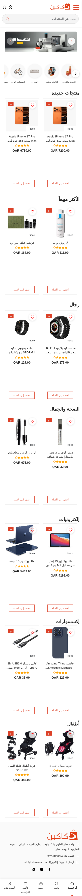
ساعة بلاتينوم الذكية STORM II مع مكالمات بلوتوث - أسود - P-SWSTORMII (22, 351)
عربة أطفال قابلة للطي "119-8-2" (21, 768)
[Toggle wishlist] (70, 105)
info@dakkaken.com (36, 862)
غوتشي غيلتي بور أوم (22, 242)
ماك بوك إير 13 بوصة (21, 561)
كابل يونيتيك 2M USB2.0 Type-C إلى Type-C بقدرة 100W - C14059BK (21, 666)
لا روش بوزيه (60, 242)
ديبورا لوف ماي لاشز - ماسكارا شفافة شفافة (60, 454)
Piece (70, 128)
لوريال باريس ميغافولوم (22, 452)
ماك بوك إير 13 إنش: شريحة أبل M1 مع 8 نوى (60, 563)
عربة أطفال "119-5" (60, 765)
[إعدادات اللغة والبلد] (4, 7)
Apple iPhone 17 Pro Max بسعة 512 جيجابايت (60, 138)
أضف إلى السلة (60, 183)
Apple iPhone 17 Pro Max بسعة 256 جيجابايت (21, 138)
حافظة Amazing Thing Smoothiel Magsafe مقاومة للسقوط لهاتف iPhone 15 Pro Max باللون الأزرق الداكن (60, 666)
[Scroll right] (76, 74)
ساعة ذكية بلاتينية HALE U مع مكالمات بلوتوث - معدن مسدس (60, 351)
